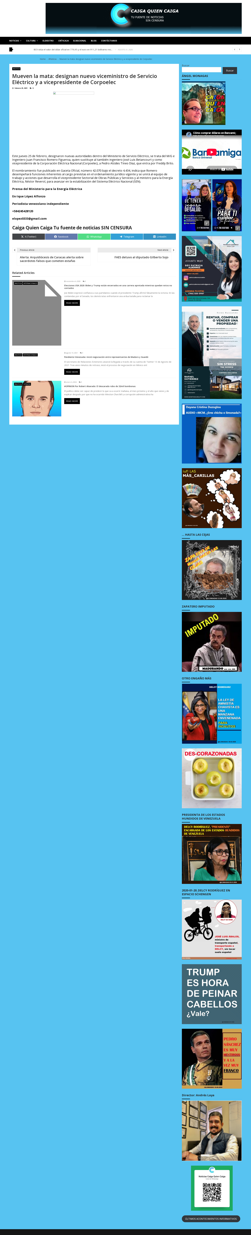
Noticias (14, 40)
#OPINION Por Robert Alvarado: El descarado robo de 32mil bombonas (100, 386)
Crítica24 (63, 40)
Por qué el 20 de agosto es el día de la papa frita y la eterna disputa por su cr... (73, 49)
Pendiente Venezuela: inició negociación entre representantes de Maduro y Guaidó (106, 357)
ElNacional (79, 40)
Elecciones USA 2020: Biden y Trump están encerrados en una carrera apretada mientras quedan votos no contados (118, 286)
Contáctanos (109, 40)
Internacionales (30, 283)
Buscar (185, 65)
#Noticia (16, 69)
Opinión (27, 384)
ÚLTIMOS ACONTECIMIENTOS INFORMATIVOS (211, 1218)
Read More (72, 303)
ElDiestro (48, 40)
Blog (93, 40)
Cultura (31, 40)
